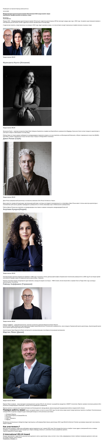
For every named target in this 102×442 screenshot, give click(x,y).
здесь (20, 431)
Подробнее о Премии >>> (10, 438)
